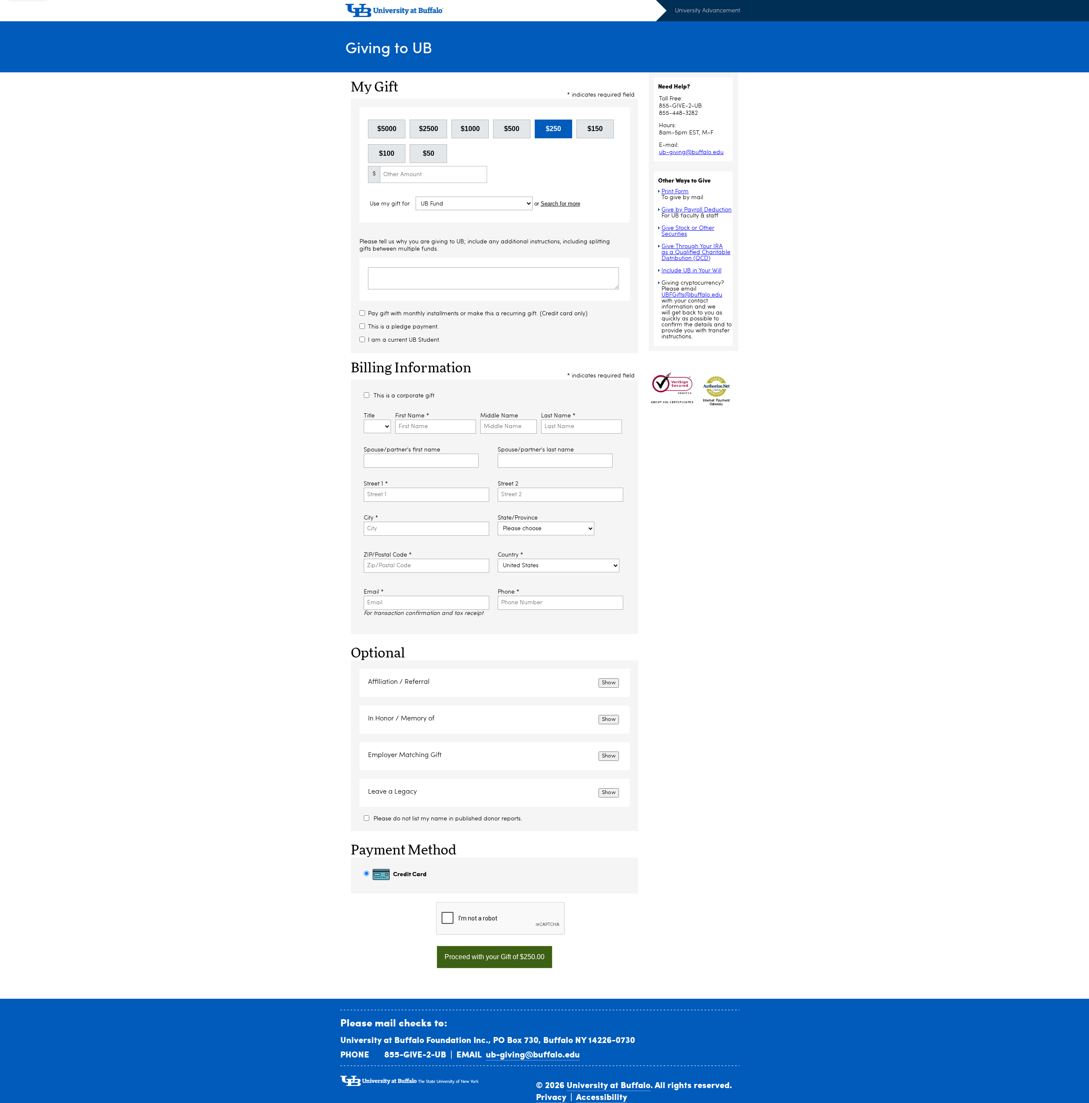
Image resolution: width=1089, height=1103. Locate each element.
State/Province (518, 518)
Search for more (560, 203)
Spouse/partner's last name (536, 450)
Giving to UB (388, 47)
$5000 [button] (386, 128)
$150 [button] (595, 128)
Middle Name (499, 416)
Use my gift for (390, 204)
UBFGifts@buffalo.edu (691, 295)
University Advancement (707, 10)
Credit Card (409, 873)
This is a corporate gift (403, 396)
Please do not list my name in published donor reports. (447, 819)
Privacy (551, 1097)
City (371, 518)
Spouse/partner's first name (402, 450)
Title (369, 416)
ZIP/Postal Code (388, 555)
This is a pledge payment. (403, 327)
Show (609, 683)
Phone (508, 592)
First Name (412, 416)
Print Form (675, 191)
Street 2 (508, 484)
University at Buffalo (608, 1085)
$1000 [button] (470, 128)
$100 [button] (386, 153)
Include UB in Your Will (691, 271)
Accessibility (601, 1097)
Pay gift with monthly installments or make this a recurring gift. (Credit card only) (477, 314)
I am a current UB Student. (404, 340)
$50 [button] (428, 153)
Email (374, 592)
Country (510, 555)
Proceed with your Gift (494, 956)
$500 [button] (511, 128)
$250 (553, 128)
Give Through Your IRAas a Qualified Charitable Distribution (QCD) (695, 252)
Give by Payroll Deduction (696, 210)
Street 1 (376, 484)
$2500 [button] (428, 128)
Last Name (558, 416)
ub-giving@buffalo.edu (691, 152)
